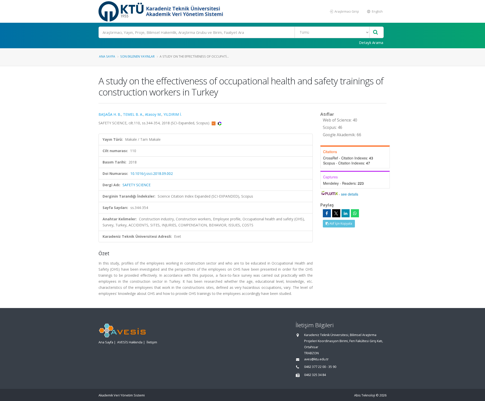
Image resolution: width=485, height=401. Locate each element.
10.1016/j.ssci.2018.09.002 (151, 173)
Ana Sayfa (107, 56)
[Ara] (375, 32)
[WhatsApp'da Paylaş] (355, 213)
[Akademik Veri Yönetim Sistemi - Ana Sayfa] (122, 11)
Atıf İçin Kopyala (340, 223)
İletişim (152, 342)
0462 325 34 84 (315, 375)
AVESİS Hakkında (129, 342)
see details (349, 194)
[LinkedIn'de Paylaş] (346, 213)
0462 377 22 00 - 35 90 (320, 367)
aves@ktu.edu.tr (316, 359)
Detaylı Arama (371, 42)
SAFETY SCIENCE (137, 184)
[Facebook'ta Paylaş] (327, 213)
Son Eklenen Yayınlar (137, 56)
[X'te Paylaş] (336, 213)
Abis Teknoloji (364, 395)
